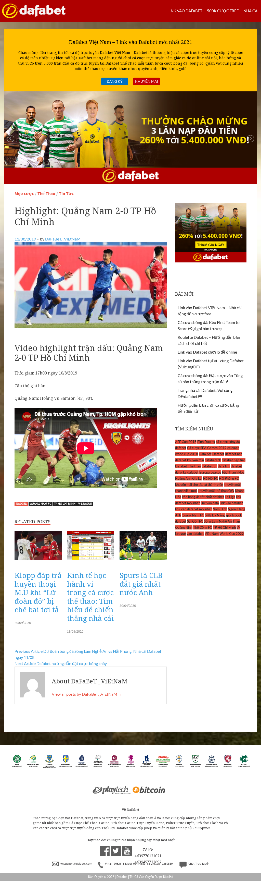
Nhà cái (251, 10)
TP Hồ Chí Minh (64, 503)
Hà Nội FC (210, 478)
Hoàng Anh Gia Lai (188, 478)
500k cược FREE (223, 10)
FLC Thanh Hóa (233, 472)
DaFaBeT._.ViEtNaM (63, 238)
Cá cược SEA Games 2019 (207, 448)
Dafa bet (205, 454)
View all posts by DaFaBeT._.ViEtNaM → (87, 694)
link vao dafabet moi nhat (193, 509)
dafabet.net (233, 454)
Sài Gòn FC (195, 521)
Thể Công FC (202, 527)
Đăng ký (115, 81)
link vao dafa (210, 503)
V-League (85, 503)
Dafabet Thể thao (188, 466)
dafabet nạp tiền (233, 460)
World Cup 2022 (231, 534)
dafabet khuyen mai (189, 460)
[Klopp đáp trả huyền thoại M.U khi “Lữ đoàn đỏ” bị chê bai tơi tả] (38, 561)
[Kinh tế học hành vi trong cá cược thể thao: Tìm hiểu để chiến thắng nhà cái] (90, 561)
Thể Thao (46, 193)
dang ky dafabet (187, 472)
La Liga (230, 497)
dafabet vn (209, 466)
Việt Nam (212, 534)
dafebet (236, 466)
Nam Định (220, 509)
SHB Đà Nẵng (215, 515)
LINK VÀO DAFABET (184, 10)
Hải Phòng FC (229, 478)
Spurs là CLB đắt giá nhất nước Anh (141, 583)
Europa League (210, 472)
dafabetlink (213, 460)
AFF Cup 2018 (186, 442)
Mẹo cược (24, 193)
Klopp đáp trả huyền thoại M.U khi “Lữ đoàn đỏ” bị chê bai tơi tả (38, 592)
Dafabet (218, 454)
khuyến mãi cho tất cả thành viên (199, 484)
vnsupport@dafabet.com (76, 863)
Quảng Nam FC (40, 503)
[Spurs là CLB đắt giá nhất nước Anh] (143, 561)
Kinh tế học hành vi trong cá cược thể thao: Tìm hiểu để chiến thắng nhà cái (90, 596)
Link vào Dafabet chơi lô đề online (207, 351)
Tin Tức (66, 193)
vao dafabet (195, 534)
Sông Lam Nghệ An (218, 521)
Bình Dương (206, 442)
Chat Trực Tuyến (199, 863)
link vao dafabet (231, 503)
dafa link (224, 466)
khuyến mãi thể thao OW (216, 491)
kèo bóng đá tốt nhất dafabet (203, 497)
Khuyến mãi (146, 81)
